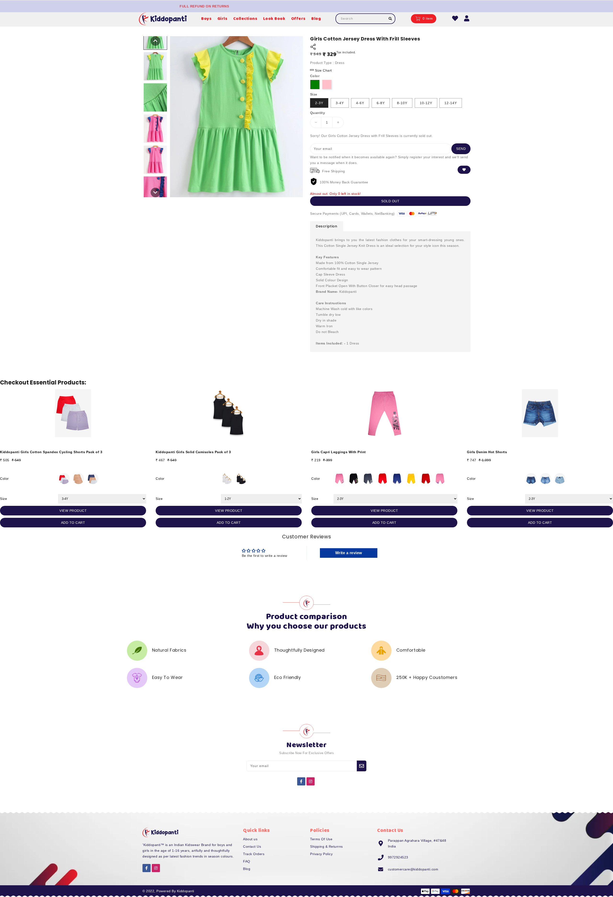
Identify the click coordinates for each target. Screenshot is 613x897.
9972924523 (398, 857)
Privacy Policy (321, 854)
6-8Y (381, 103)
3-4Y (340, 103)
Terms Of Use (321, 839)
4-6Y (360, 103)
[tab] (326, 226)
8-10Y (402, 103)
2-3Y (319, 103)
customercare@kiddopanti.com (413, 869)
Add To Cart (73, 523)
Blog (246, 869)
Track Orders (253, 854)
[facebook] (301, 781)
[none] (155, 41)
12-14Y (450, 103)
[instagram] (310, 781)
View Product (73, 511)
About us (250, 839)
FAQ (246, 861)
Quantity (317, 112)
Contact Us (252, 846)
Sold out (390, 201)
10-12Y (426, 103)
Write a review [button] (348, 553)
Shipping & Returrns (326, 846)
